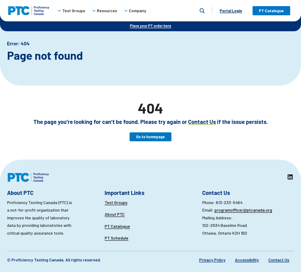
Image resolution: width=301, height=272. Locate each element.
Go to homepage (150, 136)
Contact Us (202, 121)
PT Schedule (116, 237)
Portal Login (231, 10)
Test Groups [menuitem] (73, 10)
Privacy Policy (212, 260)
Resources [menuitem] (107, 10)
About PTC (115, 214)
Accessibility (247, 260)
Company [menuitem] (137, 10)
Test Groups (116, 202)
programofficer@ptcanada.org (243, 210)
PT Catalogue (271, 10)
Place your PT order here (150, 26)
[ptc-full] (29, 11)
